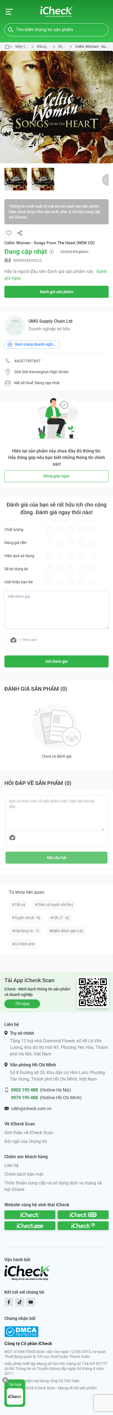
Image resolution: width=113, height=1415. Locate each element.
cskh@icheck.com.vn (31, 1108)
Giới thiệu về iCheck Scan (28, 1132)
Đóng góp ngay (56, 476)
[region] (56, 107)
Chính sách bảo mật (23, 1174)
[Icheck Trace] (29, 1225)
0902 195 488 (24, 1090)
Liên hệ (11, 1165)
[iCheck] (29, 1214)
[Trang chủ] (56, 11)
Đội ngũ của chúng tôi (25, 1141)
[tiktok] (19, 1302)
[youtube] (30, 1302)
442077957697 (27, 361)
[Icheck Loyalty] (83, 1225)
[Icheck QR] (83, 1214)
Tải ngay (22, 1003)
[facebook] (8, 1302)
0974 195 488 (24, 1097)
